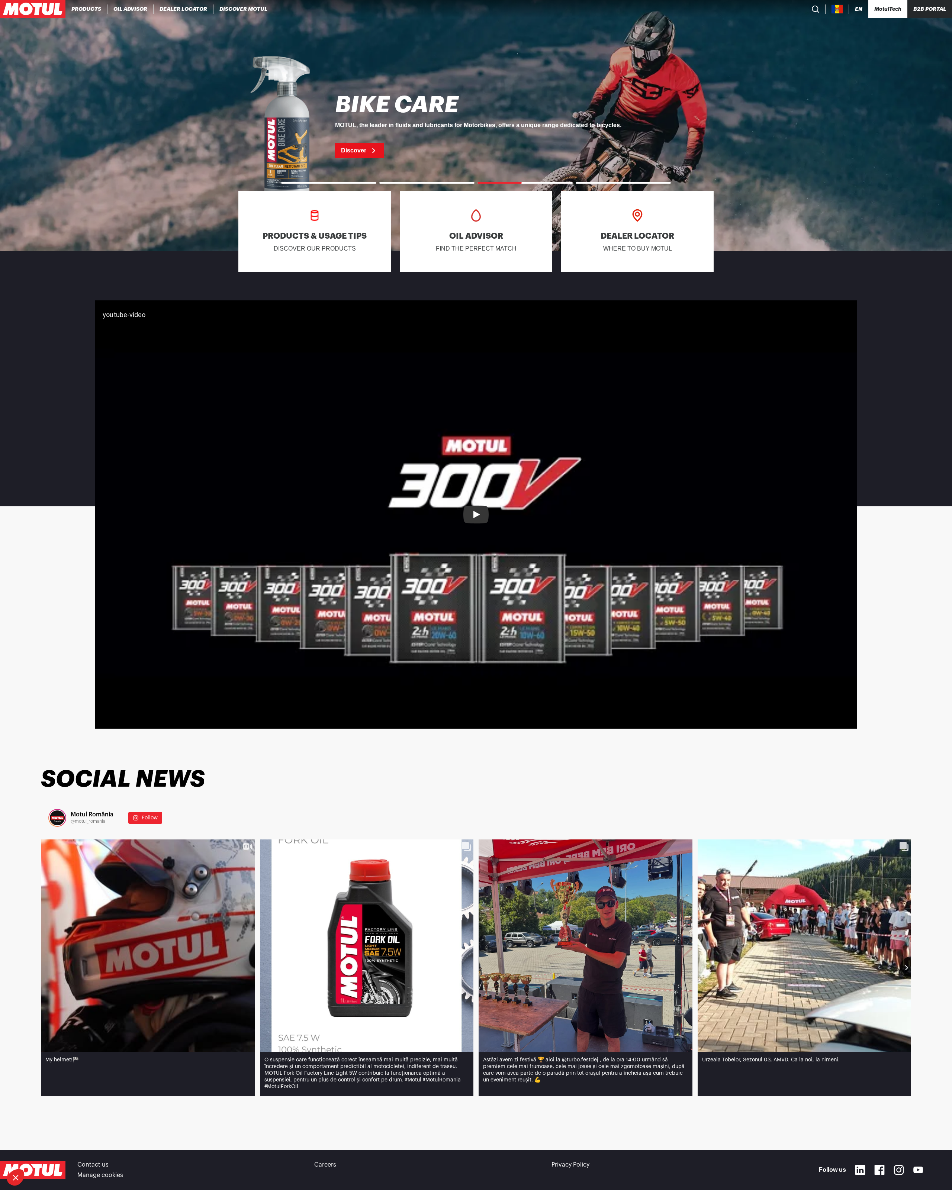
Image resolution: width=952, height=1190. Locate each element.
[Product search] (815, 9)
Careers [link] (325, 1165)
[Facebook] (879, 1170)
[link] (476, 125)
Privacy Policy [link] (570, 1165)
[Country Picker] (837, 9)
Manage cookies (100, 1175)
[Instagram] (899, 1170)
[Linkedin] (860, 1170)
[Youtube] (918, 1170)
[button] (16, 1177)
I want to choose (46, 1152)
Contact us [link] (93, 1165)
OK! (124, 1152)
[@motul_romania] (57, 817)
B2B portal (929, 9)
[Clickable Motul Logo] (32, 9)
